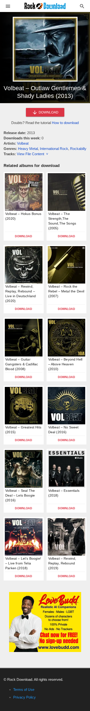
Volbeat (23, 143)
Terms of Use (23, 689)
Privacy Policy (24, 697)
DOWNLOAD (48, 112)
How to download (65, 123)
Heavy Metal (28, 149)
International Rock (54, 149)
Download (23, 236)
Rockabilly (78, 149)
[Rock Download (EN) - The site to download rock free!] (45, 6)
